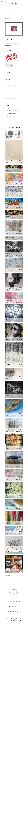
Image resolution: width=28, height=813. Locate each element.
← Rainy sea (7, 18)
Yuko (9, 50)
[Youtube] (16, 620)
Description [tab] (10, 96)
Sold (9, 72)
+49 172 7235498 (14, 609)
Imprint (10, 614)
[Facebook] (7, 620)
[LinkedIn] (12, 620)
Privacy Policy (17, 614)
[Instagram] (20, 620)
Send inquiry (9, 65)
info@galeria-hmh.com (14, 611)
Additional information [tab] (13, 100)
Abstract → (20, 18)
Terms (13, 614)
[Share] (6, 77)
